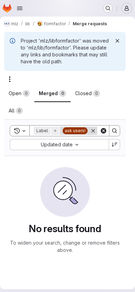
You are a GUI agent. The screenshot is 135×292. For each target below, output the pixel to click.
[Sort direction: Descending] (114, 144)
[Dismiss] (117, 41)
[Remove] (93, 131)
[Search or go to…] (108, 8)
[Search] (114, 130)
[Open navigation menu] (19, 8)
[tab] (19, 93)
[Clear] (103, 131)
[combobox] (59, 144)
